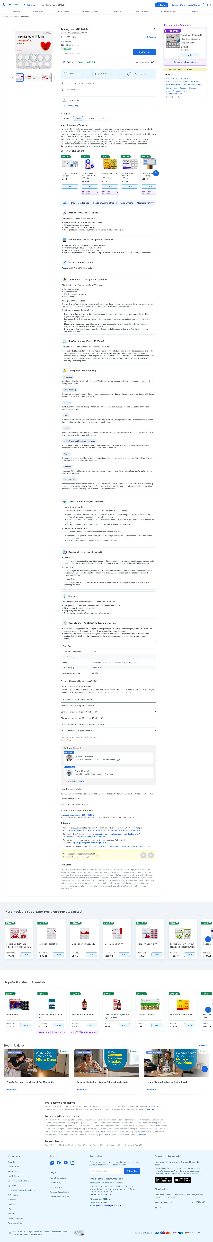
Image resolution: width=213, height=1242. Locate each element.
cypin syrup (89, 1109)
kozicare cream (118, 1109)
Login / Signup (194, 5)
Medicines (16, 12)
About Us (11, 1162)
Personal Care (38, 12)
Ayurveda (12, 1185)
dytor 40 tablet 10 (52, 1145)
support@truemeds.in (70, 815)
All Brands (12, 1199)
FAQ (9, 1209)
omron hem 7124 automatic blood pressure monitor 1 (101, 1126)
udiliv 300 (57, 1106)
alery (97, 1109)
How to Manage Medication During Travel (167, 1082)
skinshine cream (90, 1106)
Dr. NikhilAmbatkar (84, 756)
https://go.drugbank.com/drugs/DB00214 (90, 842)
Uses (65, 203)
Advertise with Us (15, 1223)
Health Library (13, 1176)
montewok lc (50, 1109)
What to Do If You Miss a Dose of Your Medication (30, 1082)
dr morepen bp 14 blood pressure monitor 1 (105, 1120)
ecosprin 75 (102, 1106)
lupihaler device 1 (71, 1126)
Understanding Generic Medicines (21, 1190)
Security (11, 1213)
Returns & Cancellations (59, 1192)
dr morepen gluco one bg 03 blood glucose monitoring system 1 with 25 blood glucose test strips (115, 1123)
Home (6, 16)
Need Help (12, 1204)
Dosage (183, 88)
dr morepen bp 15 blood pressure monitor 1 (95, 1128)
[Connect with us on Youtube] (66, 1163)
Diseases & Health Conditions (20, 1181)
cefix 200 (130, 1109)
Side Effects (127, 203)
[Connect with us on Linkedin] (72, 1163)
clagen (80, 1109)
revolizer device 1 (131, 1126)
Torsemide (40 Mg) (70, 105)
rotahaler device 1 (131, 1120)
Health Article (13, 1167)
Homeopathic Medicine (169, 12)
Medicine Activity (145, 203)
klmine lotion (70, 1109)
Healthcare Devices (142, 12)
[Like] (143, 855)
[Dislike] (151, 855)
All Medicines (13, 1195)
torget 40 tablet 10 (100, 1145)
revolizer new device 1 (126, 1134)
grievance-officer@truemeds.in (108, 1205)
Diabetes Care (117, 12)
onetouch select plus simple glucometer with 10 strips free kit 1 (140, 1128)
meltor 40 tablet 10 (69, 1145)
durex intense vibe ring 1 (89, 1134)
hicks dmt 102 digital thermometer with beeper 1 (65, 1131)
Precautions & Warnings (194, 85)
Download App (178, 5)
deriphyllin (139, 1109)
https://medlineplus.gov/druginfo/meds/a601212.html (125, 846)
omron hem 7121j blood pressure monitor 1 (135, 1131)
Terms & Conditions (58, 1178)
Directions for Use (80, 203)
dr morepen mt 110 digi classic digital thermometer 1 (66, 1120)
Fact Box (170, 97)
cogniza (66, 1106)
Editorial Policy (78, 781)
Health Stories (13, 1171)
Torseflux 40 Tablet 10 (191, 35)
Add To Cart (144, 52)
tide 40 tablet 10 (84, 1145)
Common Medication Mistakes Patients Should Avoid (102, 1082)
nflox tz (60, 1109)
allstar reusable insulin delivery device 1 (101, 1131)
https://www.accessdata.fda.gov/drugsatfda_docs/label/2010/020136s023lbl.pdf (102, 830)
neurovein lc (105, 1109)
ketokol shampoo (152, 1106)
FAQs (179, 97)
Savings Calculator (15, 1218)
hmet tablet (139, 1106)
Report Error (66, 740)
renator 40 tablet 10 (118, 1145)
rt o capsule (127, 1106)
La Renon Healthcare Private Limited (74, 33)
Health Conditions (62, 12)
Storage (192, 88)
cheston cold (76, 1106)
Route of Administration (105, 203)
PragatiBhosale (82, 771)
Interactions (171, 88)
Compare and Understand (185, 62)
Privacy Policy (55, 1182)
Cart (209, 5)
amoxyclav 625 (114, 1106)
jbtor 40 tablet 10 (135, 1145)
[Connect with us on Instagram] (52, 1163)
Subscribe (132, 1171)
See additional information (34, 1234)
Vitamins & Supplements (90, 12)
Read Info (152, 37)
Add (70, 186)
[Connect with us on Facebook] (59, 1163)
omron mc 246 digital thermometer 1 (62, 1128)
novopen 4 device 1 (108, 1134)
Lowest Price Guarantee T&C (61, 1197)
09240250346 (88, 815)
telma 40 (48, 1106)
